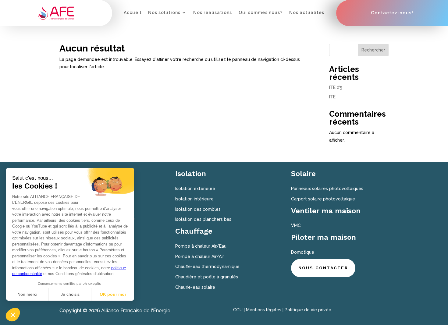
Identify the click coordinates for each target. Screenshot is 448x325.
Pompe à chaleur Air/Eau (200, 246)
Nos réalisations (212, 12)
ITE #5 (335, 87)
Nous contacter (323, 267)
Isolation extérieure (195, 188)
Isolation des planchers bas (203, 219)
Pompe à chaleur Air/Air (199, 256)
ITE (332, 96)
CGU (238, 309)
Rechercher (373, 50)
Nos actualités (306, 12)
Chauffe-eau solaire (195, 287)
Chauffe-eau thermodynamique (207, 266)
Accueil (132, 12)
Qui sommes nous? (261, 12)
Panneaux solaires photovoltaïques (327, 188)
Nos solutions (164, 12)
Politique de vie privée (308, 309)
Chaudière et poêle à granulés (206, 276)
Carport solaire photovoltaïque (323, 198)
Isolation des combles (198, 209)
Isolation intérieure (194, 198)
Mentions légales (263, 309)
